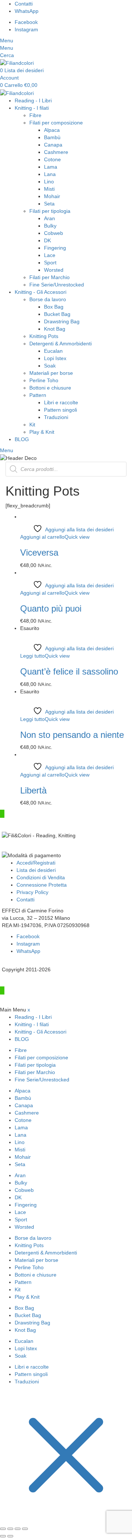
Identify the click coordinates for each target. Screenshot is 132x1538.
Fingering (55, 248)
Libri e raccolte (61, 402)
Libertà (33, 790)
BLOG (22, 439)
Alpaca (52, 130)
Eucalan (53, 351)
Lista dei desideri (36, 870)
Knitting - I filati (32, 108)
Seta (49, 204)
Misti (49, 189)
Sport (50, 262)
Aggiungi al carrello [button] (42, 537)
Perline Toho (43, 380)
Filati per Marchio (49, 277)
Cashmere (56, 152)
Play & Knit (41, 432)
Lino (49, 181)
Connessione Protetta (41, 885)
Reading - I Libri (33, 100)
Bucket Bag (57, 314)
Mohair (52, 196)
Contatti (25, 899)
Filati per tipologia (49, 211)
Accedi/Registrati (35, 863)
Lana (50, 174)
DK (47, 240)
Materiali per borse (51, 373)
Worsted (53, 270)
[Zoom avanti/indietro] (3, 1529)
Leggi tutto (32, 656)
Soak (50, 366)
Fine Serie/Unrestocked (56, 285)
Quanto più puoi (50, 608)
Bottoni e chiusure (50, 388)
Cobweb (53, 233)
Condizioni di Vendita (40, 877)
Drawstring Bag (62, 321)
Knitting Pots (43, 336)
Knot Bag (54, 329)
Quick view (77, 537)
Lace (49, 255)
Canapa (53, 145)
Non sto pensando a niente (72, 735)
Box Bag (53, 307)
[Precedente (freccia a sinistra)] (3, 1536)
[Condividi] (18, 1529)
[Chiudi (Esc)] (25, 1529)
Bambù (52, 137)
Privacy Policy (32, 892)
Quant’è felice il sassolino (69, 671)
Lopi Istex (55, 358)
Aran (49, 218)
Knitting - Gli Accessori (40, 292)
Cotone (52, 159)
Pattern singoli (60, 410)
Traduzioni (56, 417)
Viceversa (39, 552)
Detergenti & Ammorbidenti (60, 343)
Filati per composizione (56, 123)
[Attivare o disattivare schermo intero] (10, 1529)
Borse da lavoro (47, 299)
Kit (32, 424)
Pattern (37, 395)
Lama (50, 167)
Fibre (35, 115)
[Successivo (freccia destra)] (10, 1536)
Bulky (50, 226)
